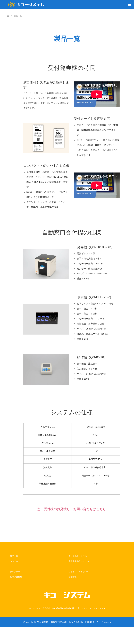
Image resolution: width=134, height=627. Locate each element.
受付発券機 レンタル (78, 556)
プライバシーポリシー (78, 572)
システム (14, 561)
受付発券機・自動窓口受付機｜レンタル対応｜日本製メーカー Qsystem (74, 622)
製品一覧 (14, 556)
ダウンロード (16, 572)
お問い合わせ (16, 577)
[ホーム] (8, 10)
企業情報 (72, 577)
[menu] (129, 4)
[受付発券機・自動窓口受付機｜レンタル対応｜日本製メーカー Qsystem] (26, 4)
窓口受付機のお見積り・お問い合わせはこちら (71, 509)
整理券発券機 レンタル (79, 561)
